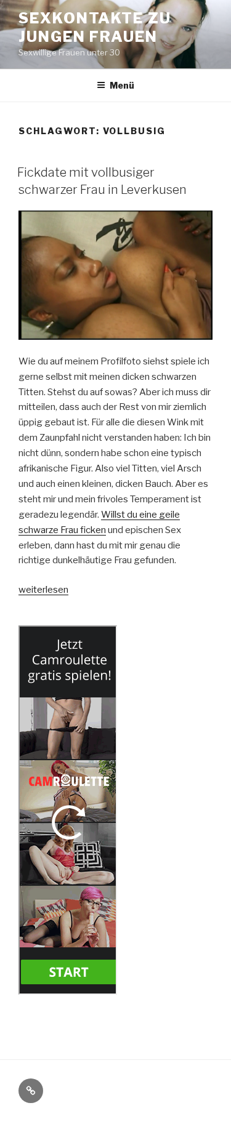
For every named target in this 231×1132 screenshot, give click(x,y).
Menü (122, 85)
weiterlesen (43, 589)
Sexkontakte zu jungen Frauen (94, 27)
